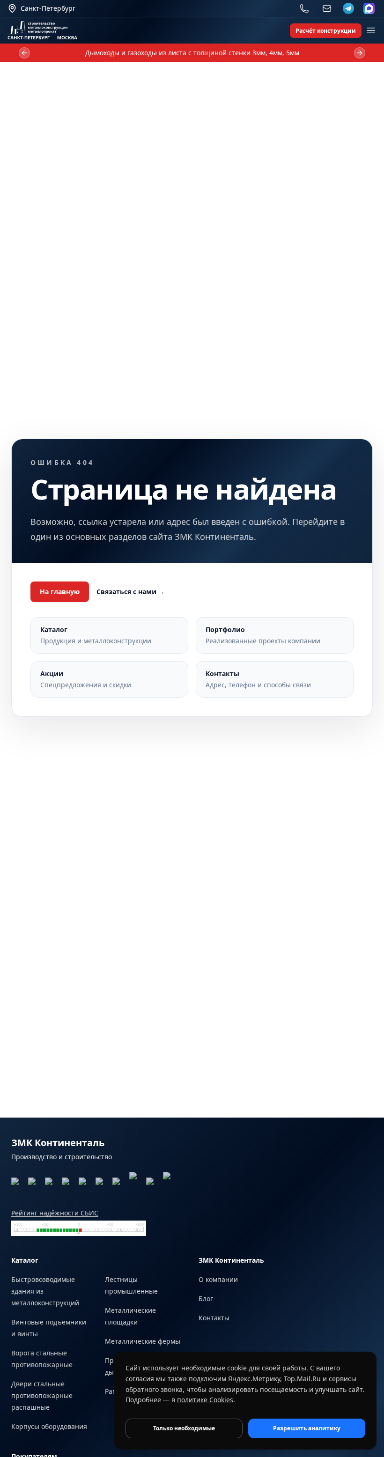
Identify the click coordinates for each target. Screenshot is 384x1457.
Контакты (214, 1317)
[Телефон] (304, 8)
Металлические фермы (142, 1341)
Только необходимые (184, 1428)
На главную (60, 591)
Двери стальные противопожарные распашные (42, 1395)
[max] (369, 8)
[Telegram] (348, 8)
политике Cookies (205, 1399)
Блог (206, 1298)
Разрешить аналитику (306, 1428)
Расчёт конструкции (325, 31)
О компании (218, 1279)
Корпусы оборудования (49, 1426)
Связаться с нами (130, 591)
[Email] (326, 8)
